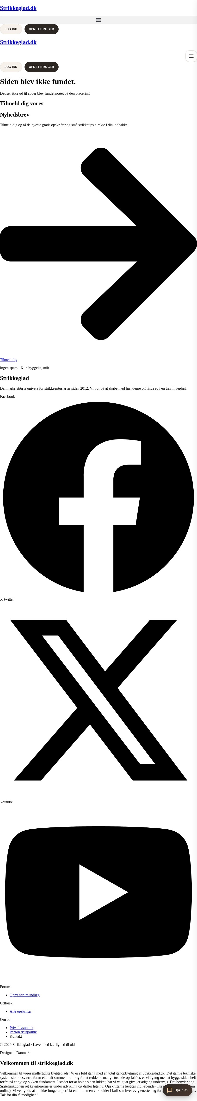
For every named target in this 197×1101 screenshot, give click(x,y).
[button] (98, 20)
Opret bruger (41, 29)
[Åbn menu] (191, 56)
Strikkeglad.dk (18, 8)
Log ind (11, 29)
